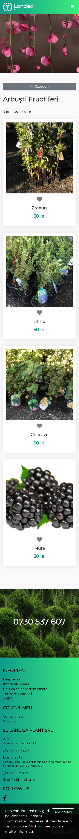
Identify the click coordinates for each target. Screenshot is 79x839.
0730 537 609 (18, 773)
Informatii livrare (16, 684)
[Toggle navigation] (72, 7)
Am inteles (63, 812)
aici (41, 826)
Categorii (41, 86)
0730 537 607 (18, 751)
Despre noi (11, 679)
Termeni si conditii (17, 694)
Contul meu (13, 716)
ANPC (8, 699)
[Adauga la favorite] (39, 199)
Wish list (9, 721)
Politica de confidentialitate (25, 689)
